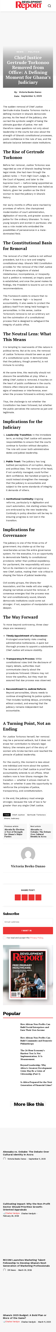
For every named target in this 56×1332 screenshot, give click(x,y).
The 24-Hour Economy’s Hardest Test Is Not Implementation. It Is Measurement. (32, 1055)
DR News (11, 1270)
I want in (27, 930)
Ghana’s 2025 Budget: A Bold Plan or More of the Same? (24, 1316)
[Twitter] (25, 897)
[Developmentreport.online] (29, 5)
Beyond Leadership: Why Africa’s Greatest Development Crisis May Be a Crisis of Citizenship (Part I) (36, 1069)
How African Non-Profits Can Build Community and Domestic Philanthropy (36, 1040)
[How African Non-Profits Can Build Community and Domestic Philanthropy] (10, 1040)
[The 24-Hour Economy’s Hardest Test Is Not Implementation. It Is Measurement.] (10, 1054)
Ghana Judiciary (11, 818)
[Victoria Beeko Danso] (28, 854)
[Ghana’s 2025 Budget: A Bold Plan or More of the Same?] (28, 1293)
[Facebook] (18, 897)
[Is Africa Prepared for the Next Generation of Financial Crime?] (10, 1083)
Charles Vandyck (28, 1213)
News (20, 52)
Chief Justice (18, 815)
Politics (33, 52)
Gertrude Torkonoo (36, 815)
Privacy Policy (36, 938)
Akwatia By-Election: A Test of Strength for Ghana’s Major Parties (14, 833)
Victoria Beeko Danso (30, 92)
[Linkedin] (38, 897)
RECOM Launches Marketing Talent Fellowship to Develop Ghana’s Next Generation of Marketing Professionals (26, 1262)
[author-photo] (5, 1158)
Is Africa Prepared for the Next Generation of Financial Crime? (36, 1083)
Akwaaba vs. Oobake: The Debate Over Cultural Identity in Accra (40, 833)
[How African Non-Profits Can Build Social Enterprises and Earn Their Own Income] (10, 1027)
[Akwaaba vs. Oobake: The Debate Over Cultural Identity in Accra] (28, 1130)
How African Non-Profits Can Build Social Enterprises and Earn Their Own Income (35, 1027)
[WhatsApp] (31, 897)
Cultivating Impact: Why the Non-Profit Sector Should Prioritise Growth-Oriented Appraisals (26, 1206)
